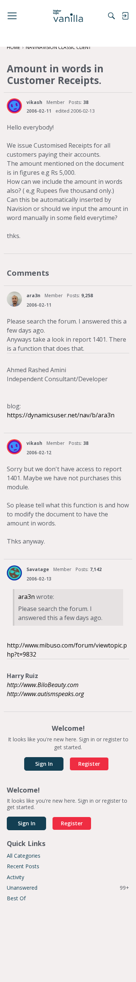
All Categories (23, 855)
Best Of (16, 898)
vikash (34, 102)
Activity (15, 877)
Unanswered (68, 887)
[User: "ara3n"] (14, 299)
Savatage (37, 569)
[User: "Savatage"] (14, 572)
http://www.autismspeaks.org (45, 694)
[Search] (111, 16)
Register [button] (89, 763)
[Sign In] (125, 16)
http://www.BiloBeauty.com (43, 685)
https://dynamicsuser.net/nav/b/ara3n (60, 415)
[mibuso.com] (68, 16)
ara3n (33, 295)
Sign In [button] (44, 763)
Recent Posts (23, 866)
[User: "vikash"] (14, 105)
